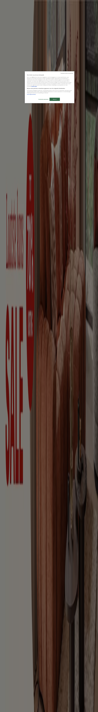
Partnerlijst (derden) (31, 94)
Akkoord (55, 99)
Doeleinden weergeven (43, 99)
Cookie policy (34, 86)
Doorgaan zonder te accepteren (67, 73)
